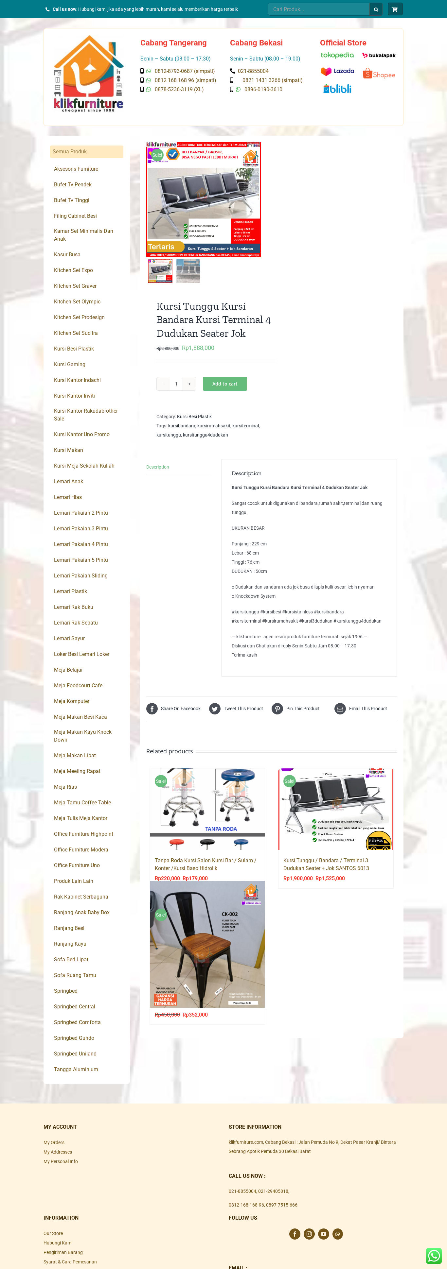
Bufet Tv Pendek (73, 184)
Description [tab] (157, 467)
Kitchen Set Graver (75, 286)
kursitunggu (168, 434)
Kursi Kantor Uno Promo (82, 434)
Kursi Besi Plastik (194, 416)
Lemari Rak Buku (73, 607)
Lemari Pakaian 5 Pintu (81, 560)
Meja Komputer (71, 701)
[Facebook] (294, 1234)
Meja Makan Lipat (75, 755)
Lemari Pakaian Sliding (81, 576)
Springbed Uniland (75, 1054)
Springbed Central (74, 1006)
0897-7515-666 (281, 1205)
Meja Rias (65, 787)
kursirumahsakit (213, 425)
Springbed (66, 991)
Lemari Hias (68, 497)
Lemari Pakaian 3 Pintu (81, 528)
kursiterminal (245, 425)
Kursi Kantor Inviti (74, 396)
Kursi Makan (68, 450)
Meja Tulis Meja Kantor (80, 818)
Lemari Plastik (70, 591)
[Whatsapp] (337, 1234)
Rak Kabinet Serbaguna (81, 897)
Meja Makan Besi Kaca (80, 717)
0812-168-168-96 (246, 1205)
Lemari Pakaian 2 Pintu (81, 513)
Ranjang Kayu (70, 944)
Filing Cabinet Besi (75, 216)
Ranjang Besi (69, 928)
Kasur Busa (67, 254)
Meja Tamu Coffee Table (82, 802)
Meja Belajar (68, 670)
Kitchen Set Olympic (77, 302)
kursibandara (181, 425)
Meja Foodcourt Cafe (78, 685)
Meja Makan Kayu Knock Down (83, 736)
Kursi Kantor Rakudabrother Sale (86, 415)
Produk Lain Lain (73, 881)
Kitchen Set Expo (73, 270)
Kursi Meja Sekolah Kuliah (84, 466)
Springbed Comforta (77, 1022)
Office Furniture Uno (77, 865)
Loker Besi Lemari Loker (81, 654)
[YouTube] (323, 1234)
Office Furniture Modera (81, 850)
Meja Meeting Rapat (77, 771)
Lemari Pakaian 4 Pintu (81, 544)
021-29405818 (273, 1191)
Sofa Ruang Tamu (75, 975)
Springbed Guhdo (74, 1038)
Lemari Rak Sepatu (76, 623)
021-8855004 (242, 1191)
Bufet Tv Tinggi (71, 200)
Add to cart (225, 384)
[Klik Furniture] (88, 37)
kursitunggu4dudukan (205, 434)
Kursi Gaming (69, 364)
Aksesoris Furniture (76, 169)
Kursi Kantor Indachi (77, 380)
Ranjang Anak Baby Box (82, 912)
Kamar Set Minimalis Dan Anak (83, 235)
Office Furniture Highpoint (83, 834)
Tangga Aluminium (76, 1069)
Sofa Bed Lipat (71, 959)
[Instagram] (309, 1234)
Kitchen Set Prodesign (79, 317)
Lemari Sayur (69, 638)
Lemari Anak (68, 481)
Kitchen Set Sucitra (76, 333)
